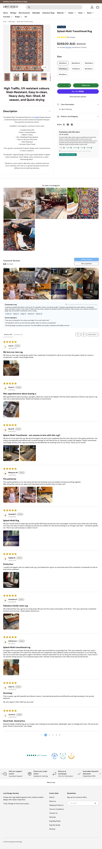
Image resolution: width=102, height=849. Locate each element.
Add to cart (86, 85)
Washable (36, 13)
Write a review (86, 259)
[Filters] (83, 334)
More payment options (78, 96)
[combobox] (54, 7)
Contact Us (53, 813)
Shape (17, 17)
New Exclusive (24, 13)
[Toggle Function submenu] (12, 16)
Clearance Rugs (48, 13)
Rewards (52, 817)
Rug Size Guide (54, 825)
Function (6, 17)
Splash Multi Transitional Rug (25, 21)
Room (89, 13)
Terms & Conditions (56, 809)
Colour (71, 13)
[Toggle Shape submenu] (21, 16)
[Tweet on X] (64, 125)
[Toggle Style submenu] (84, 13)
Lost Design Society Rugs (15, 842)
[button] (97, 7)
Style (80, 13)
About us (52, 801)
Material (60, 13)
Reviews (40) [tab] (8, 334)
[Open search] (78, 334)
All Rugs (13, 13)
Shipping (68, 47)
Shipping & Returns (56, 805)
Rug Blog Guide (54, 821)
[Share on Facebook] (68, 125)
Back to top (51, 782)
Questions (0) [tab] (18, 334)
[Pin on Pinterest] (72, 125)
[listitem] (11, 276)
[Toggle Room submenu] (93, 13)
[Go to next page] (60, 735)
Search (51, 797)
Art (26, 17)
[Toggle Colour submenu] (75, 13)
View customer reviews (67, 155)
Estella (36, 117)
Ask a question (86, 264)
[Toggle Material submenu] (65, 13)
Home (5, 13)
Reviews (52, 829)
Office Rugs (11, 21)
